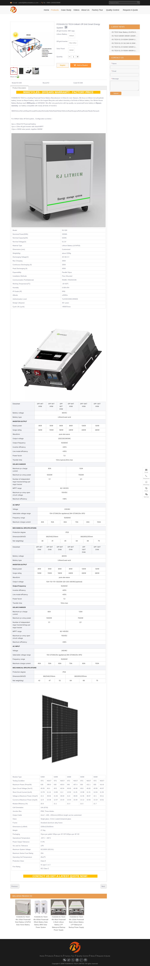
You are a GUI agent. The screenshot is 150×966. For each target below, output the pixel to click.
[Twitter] (73, 960)
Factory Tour (70, 956)
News (93, 956)
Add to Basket (82, 65)
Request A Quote (103, 956)
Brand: (45, 83)
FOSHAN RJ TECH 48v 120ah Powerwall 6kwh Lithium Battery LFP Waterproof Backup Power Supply (76, 922)
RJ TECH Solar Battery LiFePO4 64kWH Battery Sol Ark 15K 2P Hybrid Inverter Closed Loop (125, 32)
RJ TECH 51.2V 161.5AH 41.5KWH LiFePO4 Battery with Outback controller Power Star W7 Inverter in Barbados (125, 43)
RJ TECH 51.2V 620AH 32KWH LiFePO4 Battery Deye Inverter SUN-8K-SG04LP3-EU (125, 39)
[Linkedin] (77, 960)
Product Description (19, 88)
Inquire (62, 65)
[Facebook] (85, 960)
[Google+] (81, 960)
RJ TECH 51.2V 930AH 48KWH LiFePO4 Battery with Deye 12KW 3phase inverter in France (125, 50)
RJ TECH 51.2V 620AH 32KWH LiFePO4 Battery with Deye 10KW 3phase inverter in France (125, 47)
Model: (14, 83)
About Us (59, 956)
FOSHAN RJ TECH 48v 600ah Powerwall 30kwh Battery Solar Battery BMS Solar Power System (40, 922)
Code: (75, 83)
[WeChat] (64, 960)
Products (49, 956)
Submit (116, 93)
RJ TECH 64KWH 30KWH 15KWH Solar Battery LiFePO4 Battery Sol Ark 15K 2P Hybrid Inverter (125, 36)
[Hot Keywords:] (138, 2)
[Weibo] (68, 960)
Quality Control (83, 956)
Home (42, 956)
